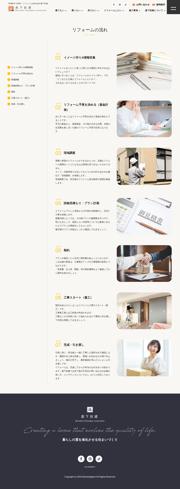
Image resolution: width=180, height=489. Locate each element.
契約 (13, 92)
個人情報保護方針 (90, 467)
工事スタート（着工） (21, 98)
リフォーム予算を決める (22, 73)
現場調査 (15, 79)
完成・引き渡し (18, 104)
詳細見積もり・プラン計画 (23, 85)
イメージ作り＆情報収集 (22, 67)
